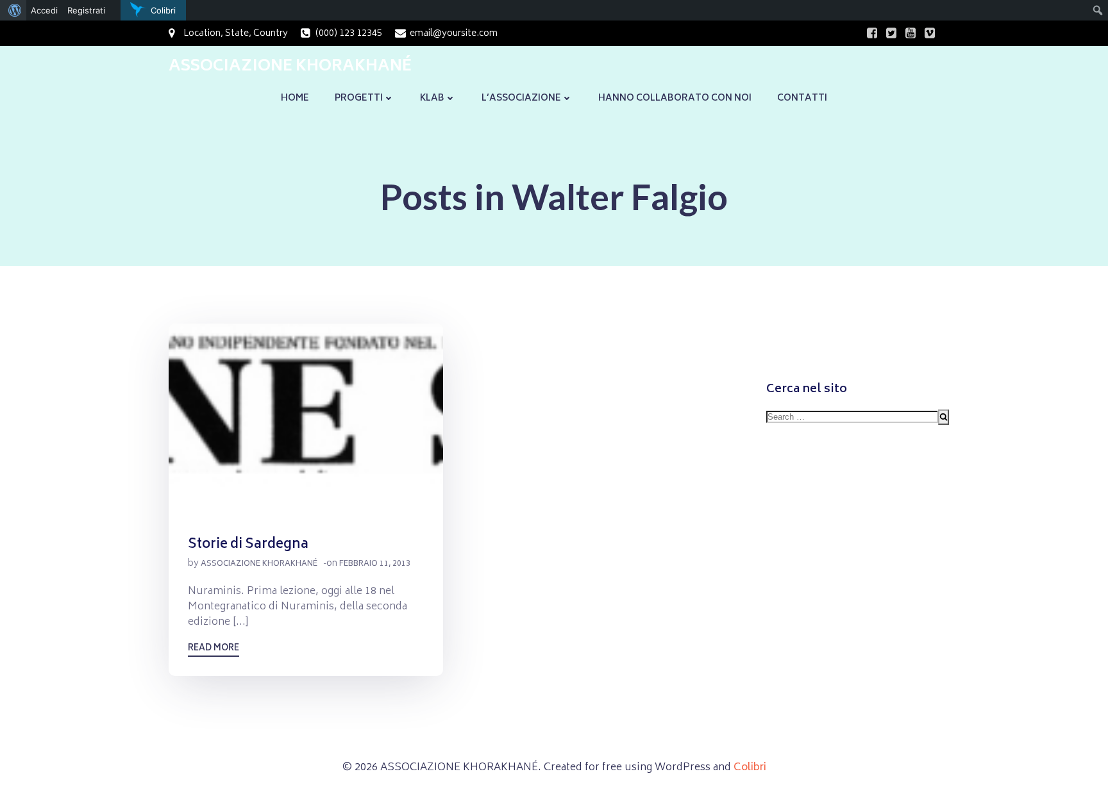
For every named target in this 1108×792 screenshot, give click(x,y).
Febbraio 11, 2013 (374, 564)
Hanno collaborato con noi (674, 98)
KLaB (432, 98)
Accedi (44, 10)
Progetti (359, 98)
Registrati (86, 10)
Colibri (750, 768)
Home (295, 98)
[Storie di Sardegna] (306, 420)
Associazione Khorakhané (259, 564)
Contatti (802, 98)
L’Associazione (521, 98)
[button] (306, 420)
